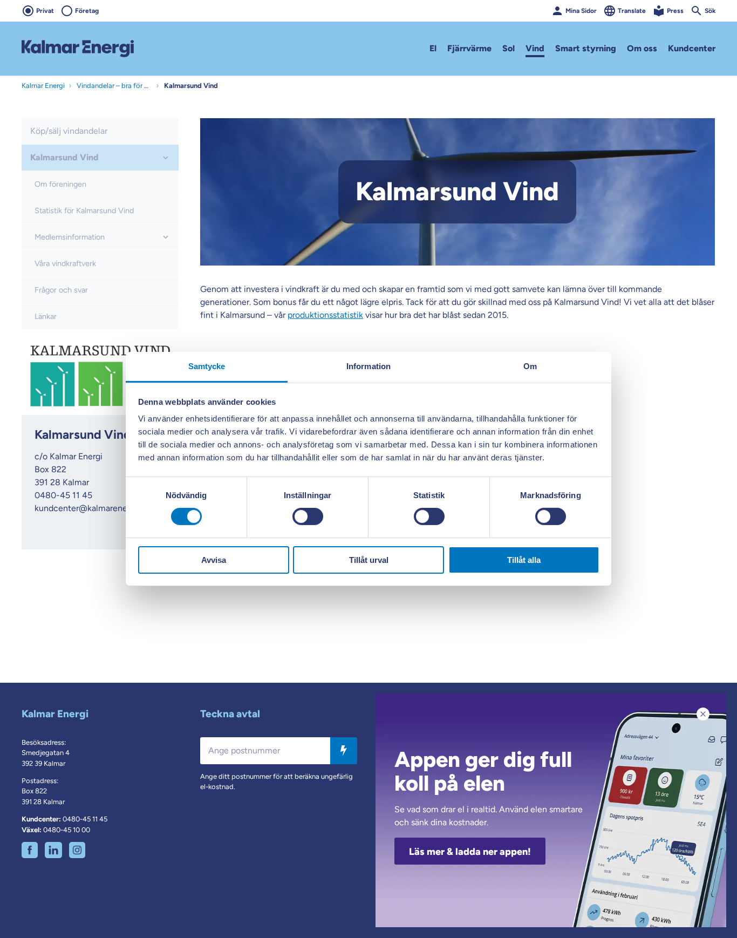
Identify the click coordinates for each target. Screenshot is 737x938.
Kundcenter (691, 48)
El (432, 48)
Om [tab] (530, 366)
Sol (508, 48)
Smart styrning (585, 48)
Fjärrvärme (469, 48)
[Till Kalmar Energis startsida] (78, 49)
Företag (87, 11)
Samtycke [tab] (207, 366)
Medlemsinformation (70, 237)
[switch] (307, 516)
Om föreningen (60, 184)
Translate (632, 11)
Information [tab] (368, 366)
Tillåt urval (368, 560)
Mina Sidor (581, 11)
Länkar (46, 316)
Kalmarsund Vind (64, 157)
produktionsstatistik (325, 315)
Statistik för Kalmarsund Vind (84, 210)
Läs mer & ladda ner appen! (470, 852)
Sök (710, 11)
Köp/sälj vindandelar (68, 131)
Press (675, 11)
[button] (166, 158)
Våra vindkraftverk (65, 263)
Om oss (642, 48)
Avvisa (213, 560)
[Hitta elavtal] (343, 750)
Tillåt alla (524, 560)
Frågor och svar (61, 290)
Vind (535, 48)
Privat (45, 11)
